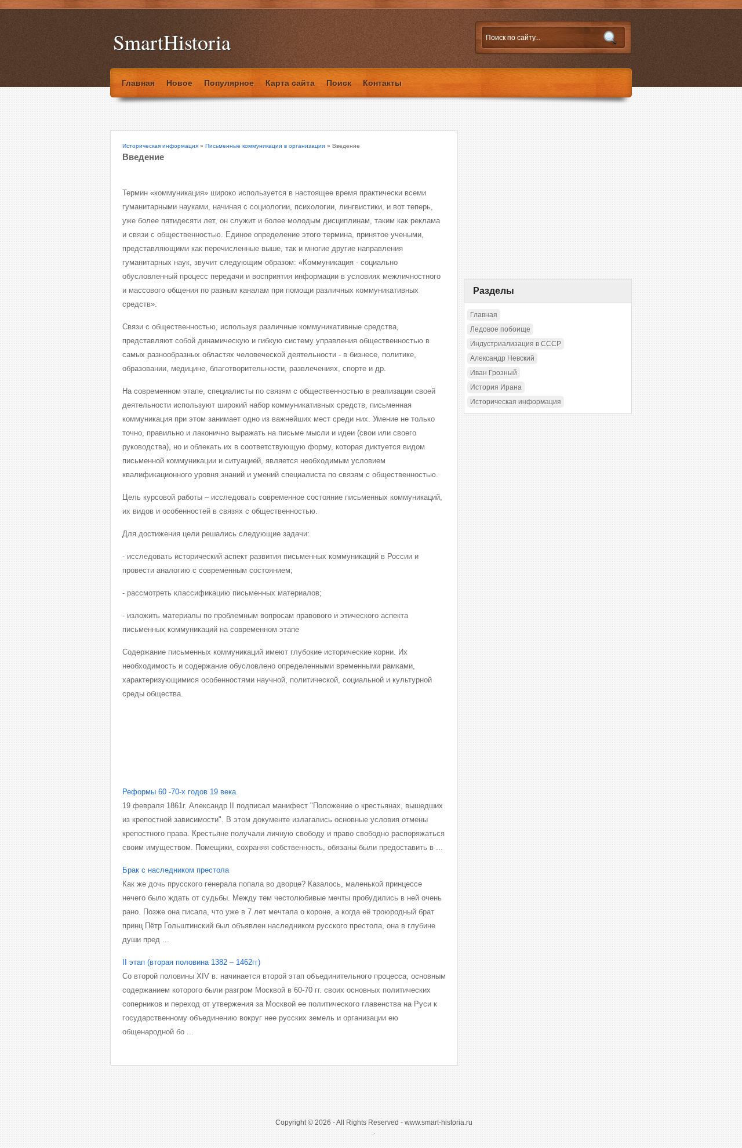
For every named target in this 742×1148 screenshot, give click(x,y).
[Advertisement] (258, 732)
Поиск (338, 83)
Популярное (229, 83)
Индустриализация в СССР (515, 344)
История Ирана (496, 387)
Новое (179, 83)
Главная (138, 83)
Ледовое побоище (500, 329)
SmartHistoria (172, 42)
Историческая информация (160, 146)
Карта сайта (290, 83)
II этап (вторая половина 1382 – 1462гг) (191, 962)
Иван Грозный (493, 373)
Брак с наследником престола (175, 870)
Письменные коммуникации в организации (265, 146)
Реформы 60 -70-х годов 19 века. (180, 791)
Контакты (382, 83)
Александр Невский (502, 358)
